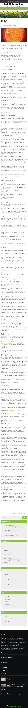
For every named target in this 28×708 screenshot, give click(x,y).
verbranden (4, 343)
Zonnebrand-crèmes (5, 344)
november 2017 (7, 582)
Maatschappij (7, 599)
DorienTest (6, 549)
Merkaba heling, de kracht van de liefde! (12, 532)
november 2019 (7, 574)
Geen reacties (13, 25)
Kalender (5, 662)
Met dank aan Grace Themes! (14, 706)
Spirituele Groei (15, 507)
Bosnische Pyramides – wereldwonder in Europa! (14, 527)
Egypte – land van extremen (10, 525)
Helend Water (6, 665)
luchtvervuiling (4, 383)
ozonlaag (19, 379)
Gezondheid (7, 596)
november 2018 (7, 576)
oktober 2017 (7, 584)
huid (17, 341)
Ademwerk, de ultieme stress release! (11, 535)
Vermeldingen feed (8, 618)
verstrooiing (4, 291)
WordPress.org (7, 623)
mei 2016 (6, 587)
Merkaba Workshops (8, 657)
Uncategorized (7, 606)
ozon (10, 372)
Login (6, 616)
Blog (4, 670)
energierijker (15, 308)
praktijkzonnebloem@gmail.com (16, 694)
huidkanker (14, 343)
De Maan (4, 513)
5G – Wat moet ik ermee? (9, 530)
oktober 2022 (7, 571)
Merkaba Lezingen (7, 660)
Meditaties (9, 507)
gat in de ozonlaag (14, 383)
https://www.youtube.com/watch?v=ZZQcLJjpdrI (15, 87)
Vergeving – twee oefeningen (19, 513)
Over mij (5, 667)
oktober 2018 (7, 579)
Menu (4, 8)
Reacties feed (7, 621)
